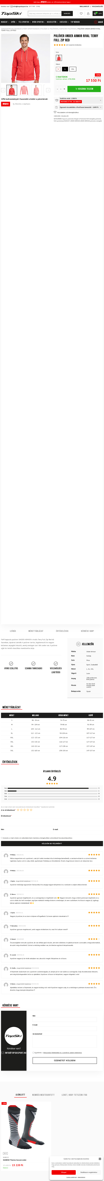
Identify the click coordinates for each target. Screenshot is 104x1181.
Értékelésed (6, 816)
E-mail (55, 829)
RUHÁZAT (4, 22)
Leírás (13, 631)
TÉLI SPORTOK (23, 22)
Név (2, 829)
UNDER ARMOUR (75, 121)
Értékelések (62, 631)
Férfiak (88, 656)
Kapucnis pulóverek (68, 29)
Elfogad (63, 1172)
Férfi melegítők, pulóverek (93, 119)
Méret (58, 64)
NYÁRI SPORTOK (38, 22)
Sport (88, 665)
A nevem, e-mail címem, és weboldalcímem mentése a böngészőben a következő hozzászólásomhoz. (38, 838)
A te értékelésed (8, 810)
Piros (88, 660)
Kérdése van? (87, 631)
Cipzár (88, 691)
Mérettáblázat (36, 631)
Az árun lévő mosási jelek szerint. (90, 685)
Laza (88, 673)
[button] (100, 1159)
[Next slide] (48, 90)
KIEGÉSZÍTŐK (51, 22)
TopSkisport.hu (7, 29)
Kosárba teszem (85, 88)
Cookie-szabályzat (71, 1177)
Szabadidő (94, 665)
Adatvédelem (81, 1177)
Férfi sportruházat (31, 29)
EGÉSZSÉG (63, 22)
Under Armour (91, 652)
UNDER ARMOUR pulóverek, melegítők (91, 121)
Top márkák (75, 22)
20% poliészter (91, 678)
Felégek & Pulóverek (49, 29)
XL (89, 669)
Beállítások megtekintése (89, 1172)
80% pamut (90, 679)
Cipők (13, 22)
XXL (92, 669)
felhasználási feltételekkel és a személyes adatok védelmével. (62, 1053)
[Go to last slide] (3, 90)
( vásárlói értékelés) (73, 45)
